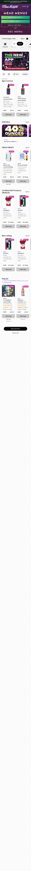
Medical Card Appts (14, 25)
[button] (25, 6)
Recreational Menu (14, 17)
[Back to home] (10, 6)
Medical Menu (14, 21)
